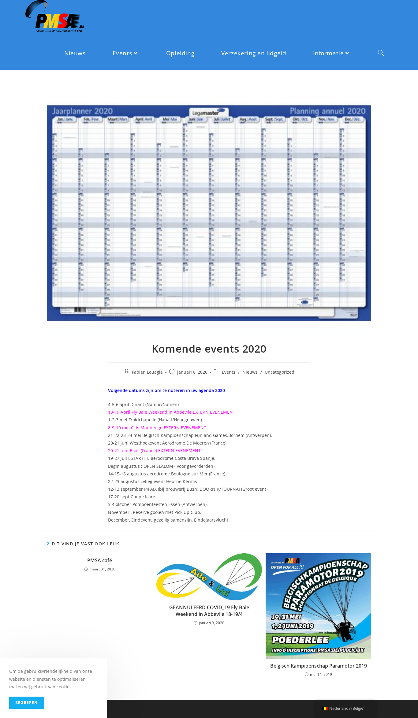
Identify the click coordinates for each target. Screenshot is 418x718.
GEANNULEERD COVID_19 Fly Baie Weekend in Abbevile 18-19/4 (209, 610)
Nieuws (250, 372)
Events (228, 372)
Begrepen (26, 702)
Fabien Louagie (147, 372)
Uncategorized (279, 372)
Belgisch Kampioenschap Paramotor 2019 (318, 665)
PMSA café (99, 560)
